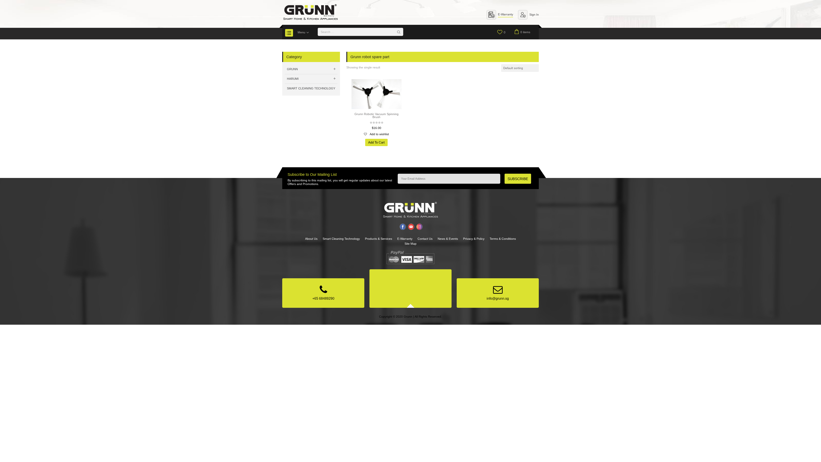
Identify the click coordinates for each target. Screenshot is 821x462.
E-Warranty (505, 14)
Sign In (534, 14)
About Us (311, 238)
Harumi (293, 78)
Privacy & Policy (473, 238)
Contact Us (425, 238)
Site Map (410, 243)
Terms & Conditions (503, 238)
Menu (302, 32)
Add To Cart (376, 142)
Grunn (292, 69)
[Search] (398, 32)
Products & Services (378, 238)
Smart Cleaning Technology (311, 88)
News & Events (448, 238)
